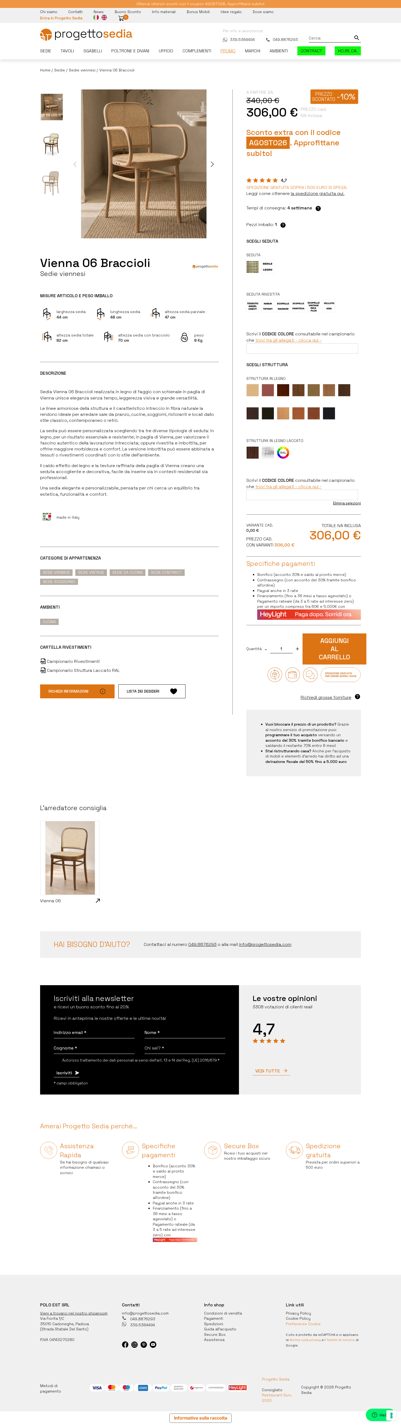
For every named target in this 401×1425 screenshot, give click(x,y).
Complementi (196, 51)
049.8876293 (285, 39)
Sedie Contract (166, 572)
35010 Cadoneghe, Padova (64, 1323)
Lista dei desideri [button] (143, 691)
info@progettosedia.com (145, 1313)
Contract (311, 51)
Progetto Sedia (275, 1379)
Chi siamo (48, 11)
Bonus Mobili (198, 11)
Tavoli (67, 51)
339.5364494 (242, 39)
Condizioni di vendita (223, 1313)
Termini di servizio (340, 1340)
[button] (121, 18)
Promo (227, 51)
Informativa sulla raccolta (200, 1418)
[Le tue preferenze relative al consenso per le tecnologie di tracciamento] (391, 1415)
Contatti (75, 11)
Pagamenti (213, 1318)
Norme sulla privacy (305, 1340)
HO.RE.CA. (348, 51)
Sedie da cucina (127, 572)
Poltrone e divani (130, 51)
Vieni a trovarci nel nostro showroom (73, 1313)
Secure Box (215, 1334)
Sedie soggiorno (59, 581)
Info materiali (164, 11)
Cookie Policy (298, 1318)
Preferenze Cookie (303, 1323)
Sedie (45, 51)
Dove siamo (263, 11)
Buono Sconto (128, 11)
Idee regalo (231, 11)
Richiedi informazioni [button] (68, 691)
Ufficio (166, 51)
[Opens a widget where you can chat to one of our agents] (381, 1415)
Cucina (49, 621)
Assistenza (214, 1339)
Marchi (252, 51)
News (99, 11)
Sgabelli (92, 51)
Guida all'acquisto (220, 1329)
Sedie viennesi (56, 572)
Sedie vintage (91, 572)
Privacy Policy (298, 1313)
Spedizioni (213, 1323)
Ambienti (279, 51)
